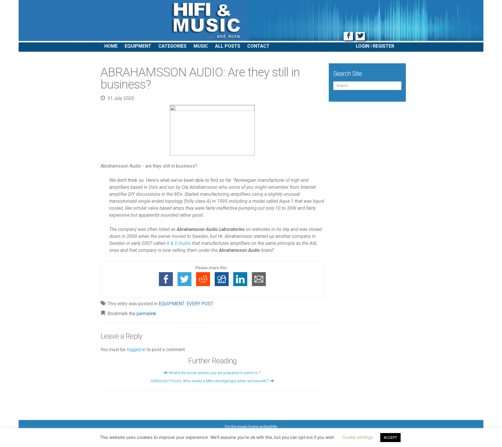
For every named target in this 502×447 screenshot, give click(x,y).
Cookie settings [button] (357, 437)
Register (383, 46)
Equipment (138, 46)
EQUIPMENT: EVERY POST (186, 303)
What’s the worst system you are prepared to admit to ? (214, 373)
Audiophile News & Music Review (251, 21)
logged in (136, 349)
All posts (227, 46)
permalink (146, 313)
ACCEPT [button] (390, 437)
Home (111, 46)
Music (200, 46)
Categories (172, 46)
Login (362, 46)
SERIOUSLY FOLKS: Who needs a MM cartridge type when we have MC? (210, 381)
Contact (258, 46)
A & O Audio (178, 243)
